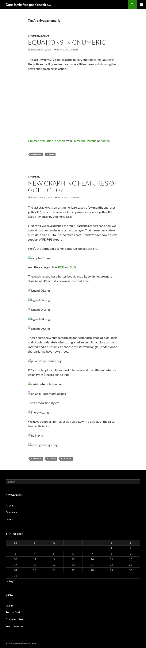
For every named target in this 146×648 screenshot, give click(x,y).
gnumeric (36, 154)
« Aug (10, 581)
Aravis (9, 505)
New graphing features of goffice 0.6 (73, 186)
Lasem (45, 35)
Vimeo (105, 140)
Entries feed (13, 612)
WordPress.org (15, 626)
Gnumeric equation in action (46, 140)
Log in (9, 605)
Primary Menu (141, 4)
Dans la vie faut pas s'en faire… (28, 4)
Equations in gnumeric (67, 42)
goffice (51, 458)
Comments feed (15, 619)
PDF (61, 267)
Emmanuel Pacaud (84, 140)
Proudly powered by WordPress (21, 643)
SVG (73, 267)
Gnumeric (34, 35)
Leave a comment (67, 49)
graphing (66, 458)
